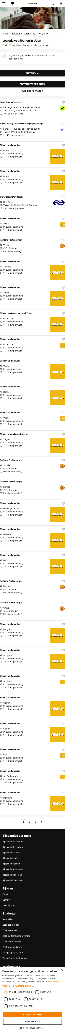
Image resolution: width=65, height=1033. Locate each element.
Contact (6, 899)
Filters (31, 73)
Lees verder (53, 981)
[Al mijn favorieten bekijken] (12, 3)
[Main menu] (3, 3)
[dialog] (32, 1000)
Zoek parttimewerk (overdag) (16, 936)
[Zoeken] (53, 3)
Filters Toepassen (32, 84)
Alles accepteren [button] (32, 1014)
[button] (32, 986)
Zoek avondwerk (10, 930)
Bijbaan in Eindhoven (12, 880)
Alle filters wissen (32, 90)
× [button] (61, 970)
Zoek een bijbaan (10, 924)
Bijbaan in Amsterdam (13, 841)
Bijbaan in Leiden (10, 858)
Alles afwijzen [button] (32, 1021)
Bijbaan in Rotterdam (12, 847)
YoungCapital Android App (15, 958)
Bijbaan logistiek (40, 33)
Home (5, 33)
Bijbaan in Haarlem (11, 863)
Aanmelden (7, 919)
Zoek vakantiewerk (11, 941)
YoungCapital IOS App (13, 952)
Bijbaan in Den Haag (12, 874)
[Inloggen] (60, 3)
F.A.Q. (5, 894)
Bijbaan (16, 33)
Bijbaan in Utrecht (11, 852)
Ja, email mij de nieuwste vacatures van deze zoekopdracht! (31, 57)
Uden (26, 33)
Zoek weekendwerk (12, 947)
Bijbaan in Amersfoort (12, 869)
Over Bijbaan (8, 905)
